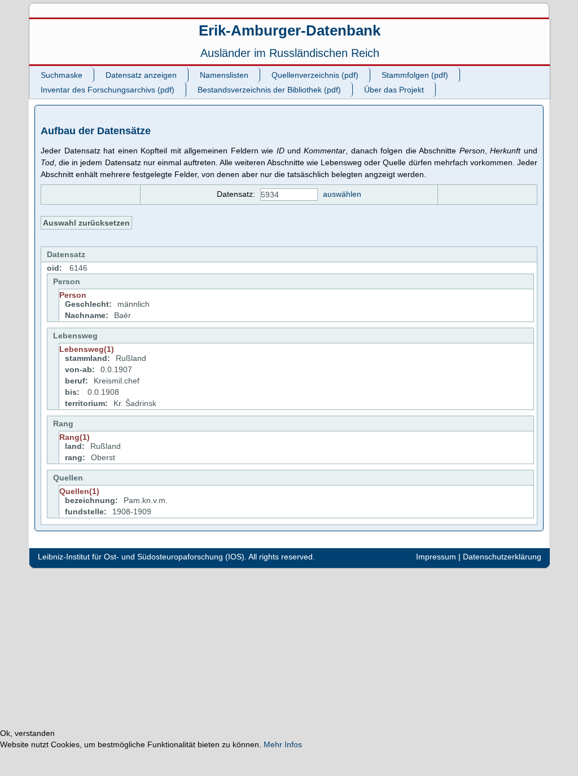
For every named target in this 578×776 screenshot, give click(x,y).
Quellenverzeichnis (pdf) (315, 75)
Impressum (436, 556)
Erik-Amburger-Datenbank (289, 30)
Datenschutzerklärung (502, 556)
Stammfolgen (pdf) (415, 75)
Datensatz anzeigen (141, 75)
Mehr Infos (283, 744)
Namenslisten (224, 75)
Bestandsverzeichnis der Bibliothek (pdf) (269, 89)
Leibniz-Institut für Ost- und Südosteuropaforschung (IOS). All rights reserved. (176, 556)
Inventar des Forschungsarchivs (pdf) (107, 89)
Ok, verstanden (27, 733)
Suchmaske (61, 75)
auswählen (342, 194)
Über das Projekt (394, 89)
